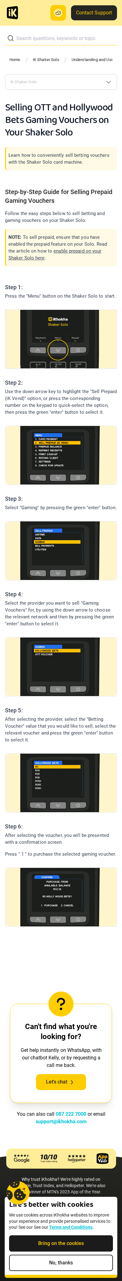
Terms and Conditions (71, 1227)
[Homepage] (12, 12)
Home (14, 59)
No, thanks (61, 1263)
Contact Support (94, 13)
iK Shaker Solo (46, 59)
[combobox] (61, 38)
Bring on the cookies (61, 1243)
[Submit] (10, 38)
